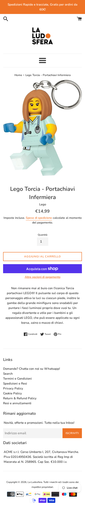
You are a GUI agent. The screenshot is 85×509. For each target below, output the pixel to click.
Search (8, 374)
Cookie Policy (12, 393)
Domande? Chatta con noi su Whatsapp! (31, 369)
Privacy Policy (13, 388)
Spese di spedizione (39, 218)
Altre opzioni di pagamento (42, 277)
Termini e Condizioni (17, 379)
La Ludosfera (35, 482)
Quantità (42, 234)
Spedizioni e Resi (15, 383)
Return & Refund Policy (20, 398)
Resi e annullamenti (17, 403)
